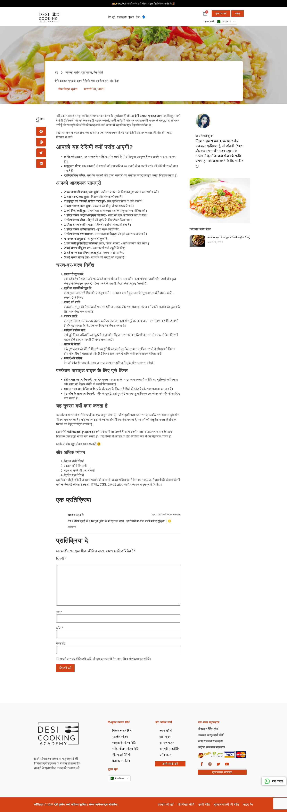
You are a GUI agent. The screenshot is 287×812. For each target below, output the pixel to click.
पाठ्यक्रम (122, 17)
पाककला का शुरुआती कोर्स (210, 735)
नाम (59, 612)
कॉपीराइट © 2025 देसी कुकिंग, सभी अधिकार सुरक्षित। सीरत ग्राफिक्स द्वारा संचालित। (76, 804)
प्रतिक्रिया (72, 527)
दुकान (131, 17)
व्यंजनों (69, 72)
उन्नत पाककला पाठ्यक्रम (210, 741)
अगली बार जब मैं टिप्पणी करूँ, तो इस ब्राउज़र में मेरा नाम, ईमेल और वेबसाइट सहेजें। (106, 659)
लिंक (138, 17)
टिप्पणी (61, 558)
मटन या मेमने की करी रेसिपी (79, 470)
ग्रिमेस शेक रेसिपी (74, 475)
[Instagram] (210, 764)
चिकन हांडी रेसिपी (74, 461)
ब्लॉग (76, 72)
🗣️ (144, 17)
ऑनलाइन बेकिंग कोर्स (208, 728)
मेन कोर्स (98, 72)
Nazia (71, 514)
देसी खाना (86, 72)
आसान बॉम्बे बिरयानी (75, 465)
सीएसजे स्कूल (81, 484)
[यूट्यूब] (227, 764)
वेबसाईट (60, 643)
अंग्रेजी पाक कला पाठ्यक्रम (211, 747)
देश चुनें (111, 17)
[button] (41, 131)
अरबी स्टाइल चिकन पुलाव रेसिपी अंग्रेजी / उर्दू (229, 237)
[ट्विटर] (218, 764)
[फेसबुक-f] (201, 764)
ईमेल (59, 627)
